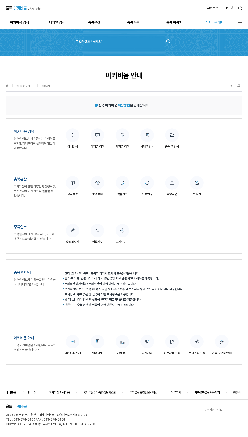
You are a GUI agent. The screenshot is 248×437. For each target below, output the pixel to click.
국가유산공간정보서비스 (143, 392)
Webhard (212, 8)
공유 (231, 85)
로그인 (229, 8)
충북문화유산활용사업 (207, 392)
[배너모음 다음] (35, 392)
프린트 (238, 85)
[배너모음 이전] (23, 392)
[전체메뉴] (240, 22)
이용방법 (45, 85)
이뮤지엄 (176, 392)
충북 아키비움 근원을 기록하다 (24, 8)
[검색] (240, 8)
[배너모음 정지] (29, 392)
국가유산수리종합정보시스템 (99, 392)
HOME (9, 85)
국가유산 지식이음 (59, 392)
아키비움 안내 (23, 85)
